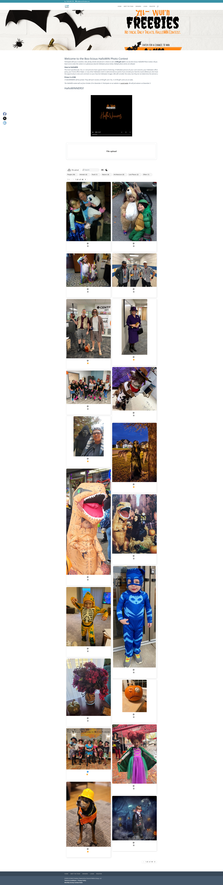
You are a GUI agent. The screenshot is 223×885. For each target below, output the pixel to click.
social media (124, 83)
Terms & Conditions (70, 880)
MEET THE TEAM (128, 6)
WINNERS (138, 6)
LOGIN (145, 6)
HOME (119, 6)
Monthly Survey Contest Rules (73, 882)
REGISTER (152, 6)
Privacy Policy (82, 880)
